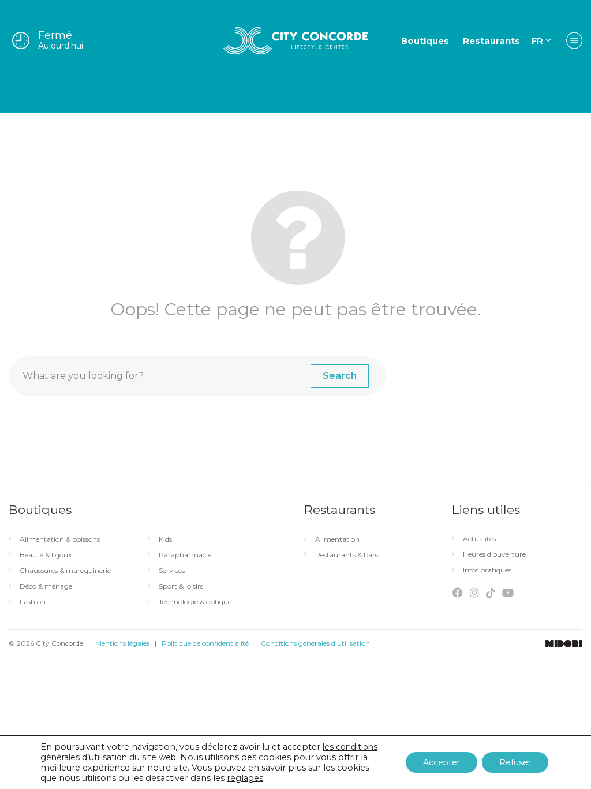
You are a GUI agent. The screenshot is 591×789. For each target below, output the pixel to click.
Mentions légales (122, 643)
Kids (165, 539)
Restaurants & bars (346, 555)
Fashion (33, 602)
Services (172, 571)
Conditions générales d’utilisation (315, 643)
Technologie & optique (195, 602)
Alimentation (337, 539)
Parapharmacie (185, 555)
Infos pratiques (487, 570)
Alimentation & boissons (60, 539)
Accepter (441, 762)
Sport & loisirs (181, 586)
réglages (245, 778)
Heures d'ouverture (494, 554)
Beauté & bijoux (46, 555)
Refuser (515, 762)
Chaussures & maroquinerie (65, 571)
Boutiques (425, 40)
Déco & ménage (46, 586)
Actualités (479, 539)
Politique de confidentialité (205, 643)
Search (340, 375)
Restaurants (491, 40)
